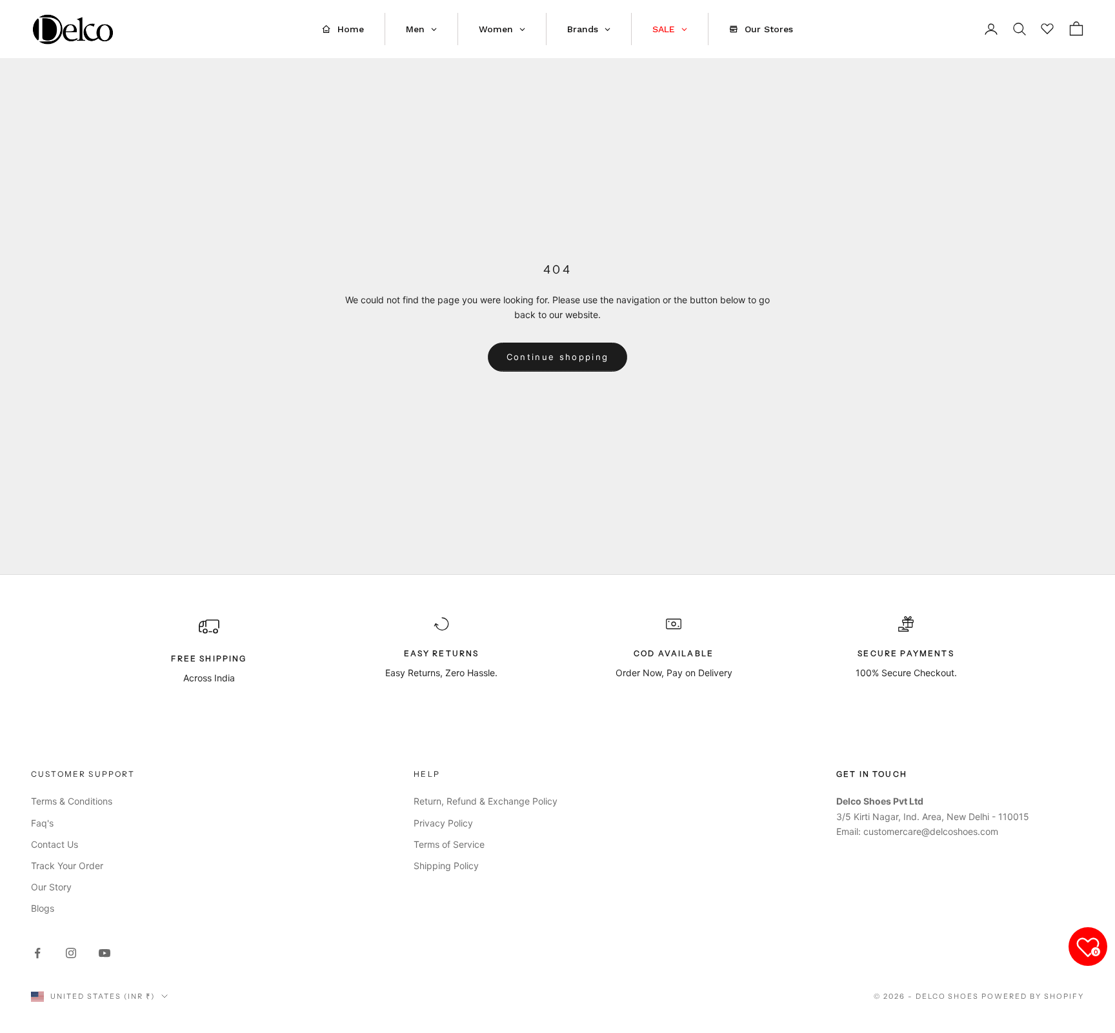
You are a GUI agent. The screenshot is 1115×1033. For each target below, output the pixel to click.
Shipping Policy (446, 865)
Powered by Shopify (1032, 996)
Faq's (42, 822)
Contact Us (54, 844)
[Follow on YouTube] (104, 953)
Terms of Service (449, 844)
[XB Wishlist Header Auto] (1048, 27)
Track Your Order (67, 865)
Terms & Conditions (71, 801)
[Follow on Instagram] (71, 953)
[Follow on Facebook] (37, 953)
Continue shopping (558, 357)
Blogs (42, 908)
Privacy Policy (443, 822)
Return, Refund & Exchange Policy (486, 801)
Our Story (51, 886)
